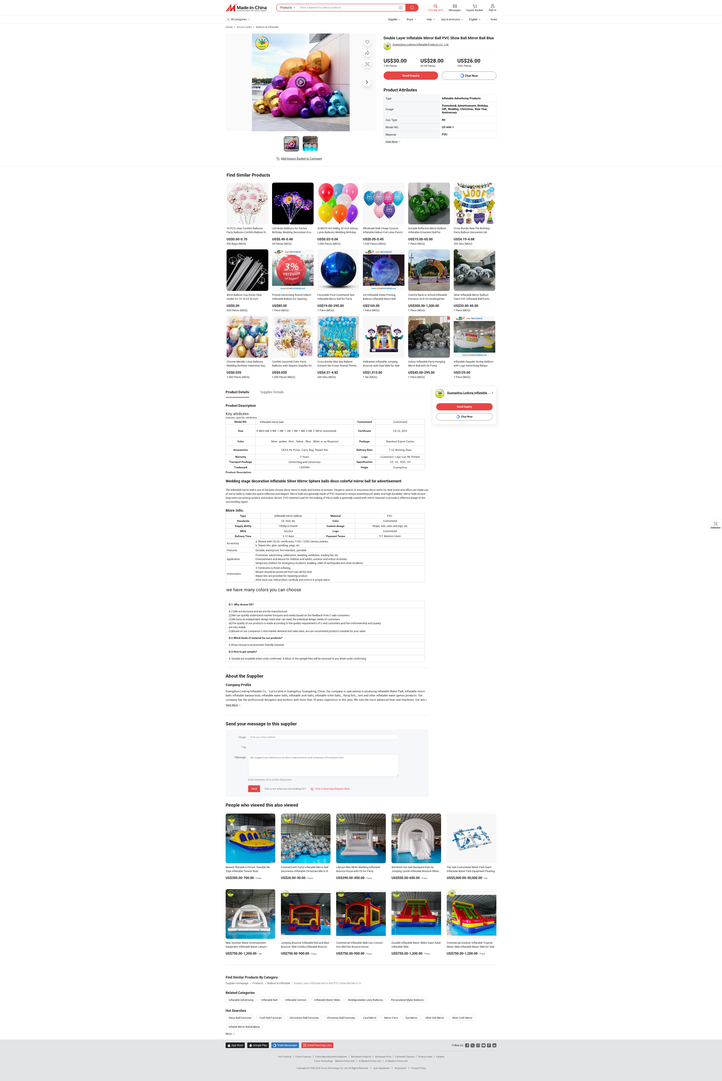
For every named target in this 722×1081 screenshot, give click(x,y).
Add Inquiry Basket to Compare (301, 158)
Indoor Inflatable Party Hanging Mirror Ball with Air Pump (426, 363)
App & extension (450, 19)
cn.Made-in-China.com (396, 1060)
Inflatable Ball (269, 1000)
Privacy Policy (418, 1068)
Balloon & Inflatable (267, 27)
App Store (235, 1045)
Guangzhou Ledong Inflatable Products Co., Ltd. (421, 44)
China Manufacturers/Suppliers (331, 1056)
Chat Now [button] (471, 75)
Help (429, 19)
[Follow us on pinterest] (489, 1045)
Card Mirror (369, 1018)
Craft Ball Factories (270, 1018)
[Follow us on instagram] (478, 1045)
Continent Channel (404, 1056)
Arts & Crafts (244, 27)
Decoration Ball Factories (304, 1018)
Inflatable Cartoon (295, 1000)
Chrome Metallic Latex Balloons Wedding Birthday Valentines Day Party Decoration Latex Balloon (246, 364)
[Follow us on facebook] (467, 1045)
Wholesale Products (361, 1056)
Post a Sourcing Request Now (330, 788)
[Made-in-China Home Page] (246, 8)
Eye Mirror (411, 1018)
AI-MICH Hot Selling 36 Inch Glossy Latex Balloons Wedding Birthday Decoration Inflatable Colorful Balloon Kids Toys (337, 230)
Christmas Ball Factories (341, 1018)
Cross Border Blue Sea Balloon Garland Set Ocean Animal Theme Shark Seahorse (336, 364)
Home (229, 27)
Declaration (400, 1068)
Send (254, 788)
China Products (303, 1056)
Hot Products (284, 1056)
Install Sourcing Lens (319, 1045)
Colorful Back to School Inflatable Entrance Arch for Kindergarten (427, 297)
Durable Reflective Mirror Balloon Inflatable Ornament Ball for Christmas (427, 230)
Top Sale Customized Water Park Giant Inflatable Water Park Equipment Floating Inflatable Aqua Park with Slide (471, 871)
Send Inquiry (410, 75)
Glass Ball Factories (240, 1018)
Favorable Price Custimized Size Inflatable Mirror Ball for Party (335, 297)
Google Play (258, 1045)
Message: (240, 757)
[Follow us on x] (473, 1045)
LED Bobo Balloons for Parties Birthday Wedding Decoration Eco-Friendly (292, 230)
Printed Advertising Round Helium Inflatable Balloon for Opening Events (291, 297)
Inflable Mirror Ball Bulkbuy (244, 1027)
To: (244, 747)
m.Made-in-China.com (370, 1060)
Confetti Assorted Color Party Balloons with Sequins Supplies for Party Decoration (292, 364)
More (229, 1033)
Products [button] (286, 7)
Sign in (492, 10)
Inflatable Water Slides (327, 1000)
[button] (401, 7)
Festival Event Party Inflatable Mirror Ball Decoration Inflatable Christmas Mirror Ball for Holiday (306, 871)
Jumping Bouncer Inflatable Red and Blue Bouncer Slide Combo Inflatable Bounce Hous (305, 946)
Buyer (410, 19)
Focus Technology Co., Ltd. (335, 1068)
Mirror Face (391, 1018)
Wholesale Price (383, 1056)
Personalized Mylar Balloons (407, 1000)
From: (243, 737)
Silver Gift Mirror (434, 1018)
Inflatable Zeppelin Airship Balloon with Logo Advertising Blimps (473, 363)
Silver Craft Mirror (462, 1018)
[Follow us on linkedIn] (494, 1045)
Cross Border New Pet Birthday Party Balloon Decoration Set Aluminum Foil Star (472, 230)
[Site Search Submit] (412, 7)
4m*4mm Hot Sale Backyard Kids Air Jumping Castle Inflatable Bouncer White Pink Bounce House (415, 871)
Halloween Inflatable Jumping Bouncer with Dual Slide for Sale (381, 363)
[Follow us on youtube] (483, 1045)
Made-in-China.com (345, 1060)
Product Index (425, 1056)
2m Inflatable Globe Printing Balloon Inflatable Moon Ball (379, 297)
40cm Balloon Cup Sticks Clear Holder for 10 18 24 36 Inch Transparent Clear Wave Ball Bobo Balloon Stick (246, 297)
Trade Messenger (285, 1045)
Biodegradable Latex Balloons (365, 1000)
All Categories (239, 19)
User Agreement (381, 1068)
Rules (494, 19)
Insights (440, 1056)
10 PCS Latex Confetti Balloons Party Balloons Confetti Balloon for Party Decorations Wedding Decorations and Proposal (247, 230)
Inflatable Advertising (241, 1000)
